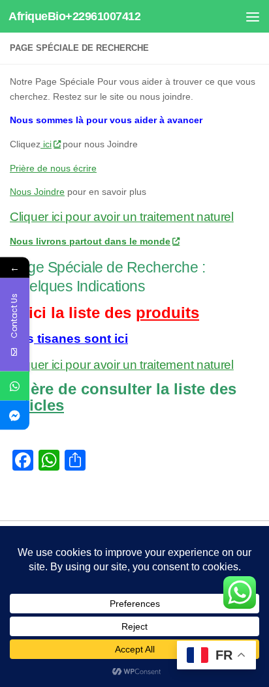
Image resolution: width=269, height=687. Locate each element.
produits (167, 312)
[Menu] (252, 16)
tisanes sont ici (81, 338)
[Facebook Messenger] (14, 415)
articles (37, 405)
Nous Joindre (37, 191)
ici (46, 144)
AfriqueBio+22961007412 (74, 16)
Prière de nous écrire (53, 168)
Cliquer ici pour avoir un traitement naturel (122, 216)
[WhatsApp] (14, 386)
